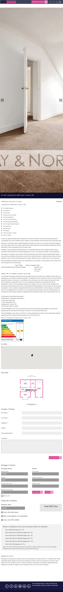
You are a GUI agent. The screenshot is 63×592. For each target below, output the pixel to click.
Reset (47, 492)
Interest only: (7, 495)
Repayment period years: (7, 489)
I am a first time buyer (10, 512)
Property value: (4, 471)
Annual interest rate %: (6, 483)
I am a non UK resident (11, 520)
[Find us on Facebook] (11, 586)
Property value (6, 504)
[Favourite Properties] (50, 1)
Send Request (54, 457)
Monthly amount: (36, 483)
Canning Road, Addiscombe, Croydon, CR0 (17, 195)
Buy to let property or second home (15, 516)
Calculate (36, 492)
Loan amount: (35, 471)
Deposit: (3, 477)
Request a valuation (37, 1)
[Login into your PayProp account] (56, 1)
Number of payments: (37, 477)
